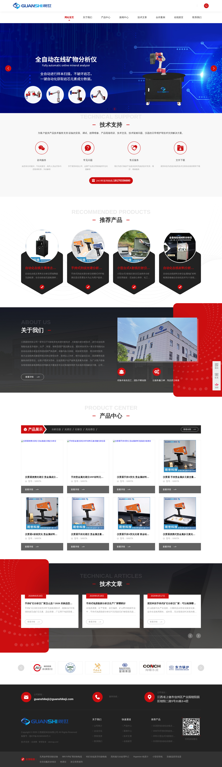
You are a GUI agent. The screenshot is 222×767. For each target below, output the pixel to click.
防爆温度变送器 (174, 757)
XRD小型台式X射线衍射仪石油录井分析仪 (164, 736)
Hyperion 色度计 (140, 757)
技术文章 (142, 17)
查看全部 (187, 429)
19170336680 (113, 180)
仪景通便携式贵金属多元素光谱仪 (180, 534)
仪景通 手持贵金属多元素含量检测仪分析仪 (180, 477)
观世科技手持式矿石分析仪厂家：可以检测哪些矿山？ (172, 603)
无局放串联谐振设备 (49, 757)
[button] (107, 109)
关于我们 (87, 17)
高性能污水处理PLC (120, 757)
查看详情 (29, 377)
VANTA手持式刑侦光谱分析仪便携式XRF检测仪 (164, 731)
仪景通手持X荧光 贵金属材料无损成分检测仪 (134, 477)
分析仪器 (56, 429)
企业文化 (98, 731)
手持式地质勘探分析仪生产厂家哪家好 (106, 603)
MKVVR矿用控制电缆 (72, 757)
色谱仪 (63, 762)
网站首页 (69, 17)
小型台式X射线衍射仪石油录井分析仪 (134, 268)
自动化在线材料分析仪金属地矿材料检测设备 (180, 268)
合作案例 (160, 17)
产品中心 (105, 17)
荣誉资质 (98, 736)
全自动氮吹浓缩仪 (48, 762)
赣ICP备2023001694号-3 (39, 736)
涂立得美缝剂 (76, 762)
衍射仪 (78, 429)
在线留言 (178, 17)
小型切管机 (157, 757)
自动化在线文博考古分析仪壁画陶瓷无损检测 (42, 268)
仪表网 (34, 742)
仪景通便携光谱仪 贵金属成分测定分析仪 (42, 477)
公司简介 (98, 726)
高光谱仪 (90, 429)
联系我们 (197, 17)
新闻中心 (124, 17)
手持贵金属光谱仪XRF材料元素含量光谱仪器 (88, 477)
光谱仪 (67, 429)
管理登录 (42, 742)
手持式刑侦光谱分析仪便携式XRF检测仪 (88, 268)
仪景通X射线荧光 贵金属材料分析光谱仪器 (42, 534)
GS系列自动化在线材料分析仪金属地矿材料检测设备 (164, 741)
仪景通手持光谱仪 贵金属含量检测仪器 (88, 534)
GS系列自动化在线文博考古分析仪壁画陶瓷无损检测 (164, 726)
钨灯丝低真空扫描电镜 (96, 757)
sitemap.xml (53, 742)
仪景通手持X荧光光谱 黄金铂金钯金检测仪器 (134, 534)
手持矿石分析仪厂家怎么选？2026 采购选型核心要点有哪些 (50, 603)
